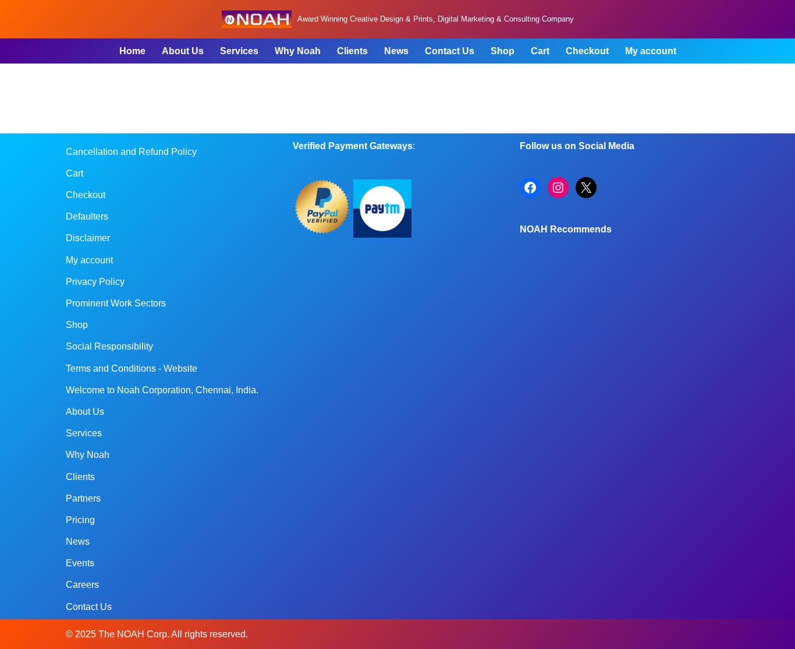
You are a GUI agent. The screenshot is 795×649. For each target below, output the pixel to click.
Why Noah (298, 51)
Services (239, 51)
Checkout (587, 51)
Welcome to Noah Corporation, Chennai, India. (162, 390)
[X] (586, 187)
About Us (183, 51)
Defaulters (87, 216)
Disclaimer (88, 238)
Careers (82, 585)
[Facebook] (530, 187)
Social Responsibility (109, 346)
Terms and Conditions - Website (131, 368)
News (396, 51)
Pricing (80, 520)
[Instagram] (558, 187)
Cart (540, 51)
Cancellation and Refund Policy (131, 152)
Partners (83, 498)
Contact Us (449, 51)
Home (132, 51)
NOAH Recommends (566, 229)
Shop (502, 51)
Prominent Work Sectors (116, 303)
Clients (352, 51)
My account (650, 51)
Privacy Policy (95, 282)
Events (80, 563)
